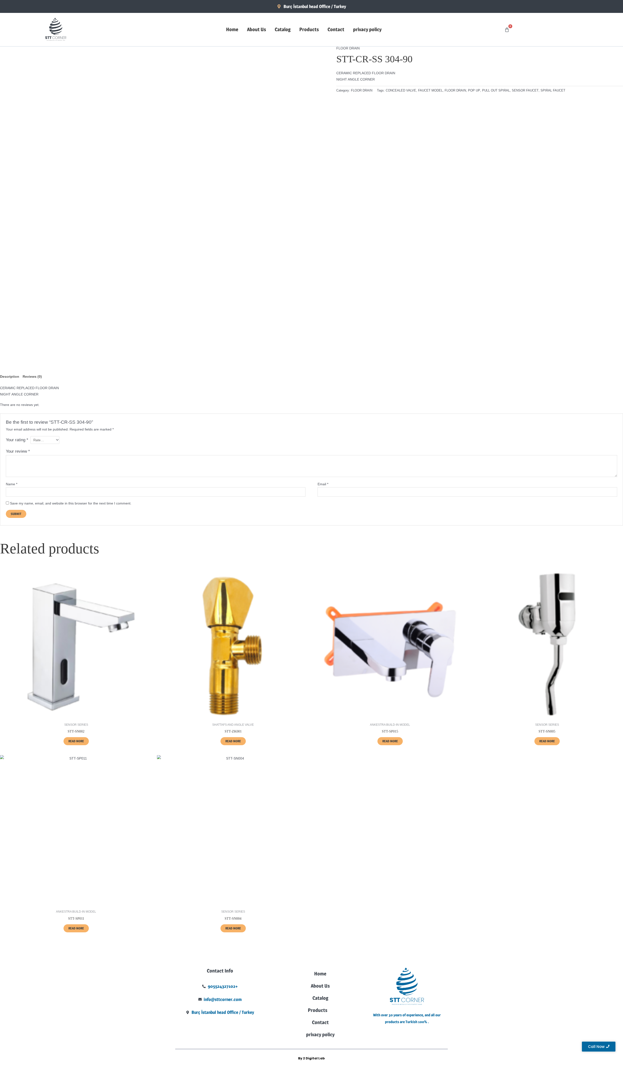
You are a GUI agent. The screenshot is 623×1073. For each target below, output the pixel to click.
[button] (320, 1010)
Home (232, 29)
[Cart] (507, 29)
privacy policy (367, 29)
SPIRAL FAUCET (553, 90)
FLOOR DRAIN (348, 48)
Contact (336, 29)
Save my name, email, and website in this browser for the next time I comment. (70, 503)
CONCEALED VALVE (401, 90)
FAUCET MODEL (430, 90)
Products (309, 29)
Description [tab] (9, 376)
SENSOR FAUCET (525, 90)
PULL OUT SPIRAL (496, 90)
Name (11, 484)
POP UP (474, 90)
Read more (76, 741)
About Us (256, 29)
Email (323, 484)
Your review (18, 451)
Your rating (17, 440)
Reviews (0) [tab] (32, 376)
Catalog (283, 29)
